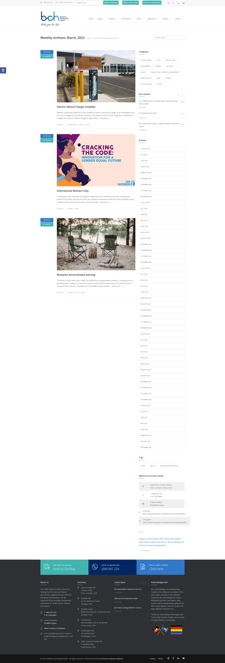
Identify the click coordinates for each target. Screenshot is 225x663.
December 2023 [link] (146, 310)
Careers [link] (165, 19)
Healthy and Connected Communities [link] (165, 72)
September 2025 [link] (146, 197)
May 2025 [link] (144, 220)
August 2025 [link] (145, 203)
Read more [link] (104, 118)
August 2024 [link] (145, 268)
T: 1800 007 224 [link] (156, 494)
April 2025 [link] (144, 226)
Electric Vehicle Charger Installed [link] (76, 107)
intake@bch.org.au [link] (157, 505)
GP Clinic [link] (169, 66)
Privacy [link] (153, 658)
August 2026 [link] (145, 149)
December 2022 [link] (146, 382)
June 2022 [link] (144, 418)
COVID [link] (158, 60)
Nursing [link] (168, 78)
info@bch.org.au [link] (50, 623)
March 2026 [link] (145, 167)
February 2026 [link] (146, 173)
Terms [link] (160, 658)
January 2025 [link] (145, 238)
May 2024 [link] (144, 286)
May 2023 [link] (144, 352)
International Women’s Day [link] (73, 191)
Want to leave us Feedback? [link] (54, 628)
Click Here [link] (156, 569)
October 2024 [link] (146, 256)
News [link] (139, 19)
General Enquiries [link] (65, 2)
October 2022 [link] (146, 394)
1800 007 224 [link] (47, 2)
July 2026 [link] (144, 155)
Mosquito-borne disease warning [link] (76, 274)
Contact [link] (178, 19)
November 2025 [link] (146, 185)
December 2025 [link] (146, 179)
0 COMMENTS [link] (46, 56)
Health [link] (77, 293)
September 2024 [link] (146, 262)
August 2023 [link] (145, 334)
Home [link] (91, 19)
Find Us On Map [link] (64, 569)
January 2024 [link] (145, 304)
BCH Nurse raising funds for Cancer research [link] (128, 608)
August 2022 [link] (145, 406)
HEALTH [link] (152, 466)
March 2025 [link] (145, 232)
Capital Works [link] (146, 60)
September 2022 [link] (146, 400)
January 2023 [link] (145, 376)
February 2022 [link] (146, 435)
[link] (3, 70)
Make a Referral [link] (111, 2)
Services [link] (112, 19)
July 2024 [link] (144, 274)
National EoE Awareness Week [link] (126, 598)
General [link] (82, 125)
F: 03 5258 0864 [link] (156, 496)
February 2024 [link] (146, 298)
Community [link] (125, 19)
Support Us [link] (151, 19)
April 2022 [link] (144, 429)
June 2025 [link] (144, 214)
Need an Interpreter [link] (152, 2)
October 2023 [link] (146, 322)
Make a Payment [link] (130, 2)
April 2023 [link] (144, 358)
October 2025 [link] (146, 191)
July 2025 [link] (144, 208)
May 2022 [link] (144, 423)
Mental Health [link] (146, 78)
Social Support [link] (146, 84)
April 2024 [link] (144, 292)
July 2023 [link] (144, 340)
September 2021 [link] (146, 447)
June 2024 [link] (144, 280)
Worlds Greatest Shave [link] (168, 466)
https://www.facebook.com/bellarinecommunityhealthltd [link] (163, 514)
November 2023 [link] (146, 316)
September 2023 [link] (146, 328)
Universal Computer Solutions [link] (112, 658)
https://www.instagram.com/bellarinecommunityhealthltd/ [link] (165, 522)
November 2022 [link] (146, 388)
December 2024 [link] (146, 244)
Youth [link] (159, 84)
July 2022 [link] (144, 412)
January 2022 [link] (145, 441)
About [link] (100, 19)
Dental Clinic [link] (171, 60)
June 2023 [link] (144, 346)
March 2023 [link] (145, 364)
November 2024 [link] (146, 250)
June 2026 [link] (144, 161)
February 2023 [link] (146, 370)
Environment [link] (72, 125)
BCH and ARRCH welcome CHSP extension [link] (128, 589)
